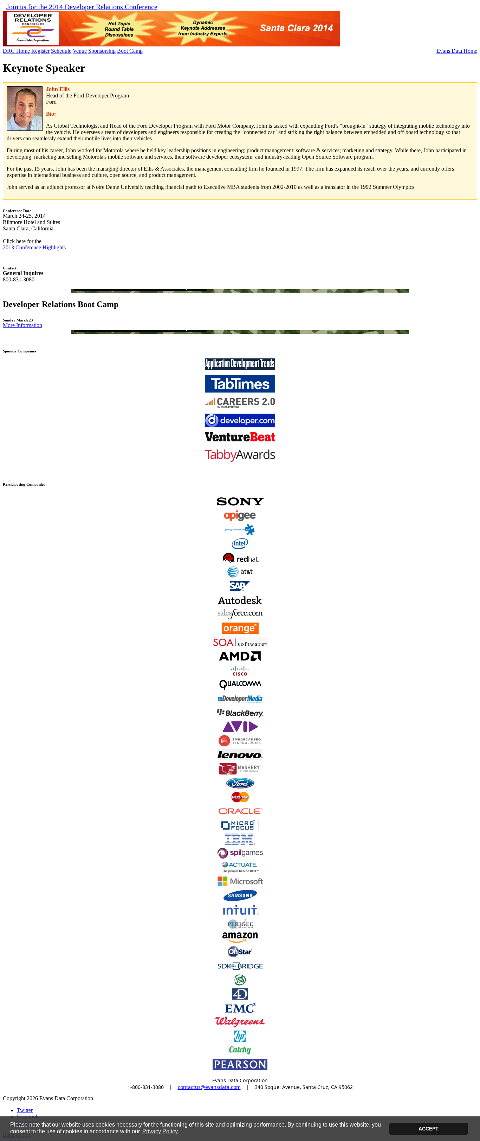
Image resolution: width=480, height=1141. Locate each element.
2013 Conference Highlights (34, 247)
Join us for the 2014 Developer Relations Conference (81, 7)
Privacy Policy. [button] (160, 1131)
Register (40, 51)
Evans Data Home (456, 51)
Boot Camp (130, 51)
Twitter (25, 1110)
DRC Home (16, 51)
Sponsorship (102, 51)
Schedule (61, 51)
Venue (80, 51)
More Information (22, 325)
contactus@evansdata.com (209, 1087)
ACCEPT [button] (429, 1129)
